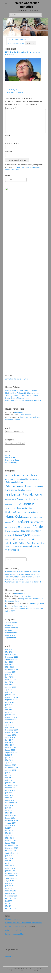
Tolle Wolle (14, 546)
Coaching (25, 479)
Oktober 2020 (10, 720)
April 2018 (9, 762)
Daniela (25, 52)
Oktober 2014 (10, 823)
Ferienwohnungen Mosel (15, 934)
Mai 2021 (9, 710)
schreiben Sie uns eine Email (16, 379)
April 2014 (9, 835)
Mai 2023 (9, 684)
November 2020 (11, 717)
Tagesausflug (38, 543)
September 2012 (11, 878)
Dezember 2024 (11, 669)
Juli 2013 (8, 855)
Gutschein (27, 504)
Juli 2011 (8, 901)
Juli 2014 (8, 828)
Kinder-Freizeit (11, 633)
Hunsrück (13, 516)
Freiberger (13, 494)
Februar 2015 (10, 815)
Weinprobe (33, 546)
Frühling (38, 494)
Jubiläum (25, 516)
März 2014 (9, 838)
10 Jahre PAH (9, 476)
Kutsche (8, 522)
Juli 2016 (8, 793)
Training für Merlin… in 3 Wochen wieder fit (22, 395)
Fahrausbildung (14, 482)
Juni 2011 (9, 903)
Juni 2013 (9, 858)
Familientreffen (13, 489)
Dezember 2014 (11, 820)
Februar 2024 (10, 679)
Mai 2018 (9, 760)
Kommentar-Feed (12, 460)
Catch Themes (37, 971)
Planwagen (21, 535)
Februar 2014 (10, 840)
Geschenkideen (36, 500)
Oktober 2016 (10, 788)
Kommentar (10, 108)
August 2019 (10, 737)
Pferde (38, 526)
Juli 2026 (8, 649)
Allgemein (9, 625)
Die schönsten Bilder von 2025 (17, 398)
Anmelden (9, 455)
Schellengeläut (12, 543)
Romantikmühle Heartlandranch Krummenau (23, 923)
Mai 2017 (9, 777)
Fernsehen (26, 490)
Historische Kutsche (18, 508)
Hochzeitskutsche (32, 512)
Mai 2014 (9, 833)
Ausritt (19, 479)
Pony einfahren (35, 536)
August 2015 (10, 805)
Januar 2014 (10, 843)
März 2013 (9, 866)
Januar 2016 (10, 800)
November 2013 (11, 848)
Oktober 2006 (10, 908)
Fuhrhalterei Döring (13, 930)
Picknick (9, 535)
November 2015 (11, 803)
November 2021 (11, 697)
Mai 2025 (9, 664)
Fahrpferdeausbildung (18, 486)
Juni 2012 (9, 886)
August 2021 (10, 702)
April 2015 (9, 810)
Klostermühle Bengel (13, 919)
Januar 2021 (10, 715)
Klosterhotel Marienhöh (14, 926)
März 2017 (9, 780)
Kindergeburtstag (36, 517)
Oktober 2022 (10, 687)
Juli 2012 (8, 883)
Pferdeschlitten (12, 530)
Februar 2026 (10, 654)
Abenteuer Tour (25, 475)
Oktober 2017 (10, 770)
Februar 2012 (10, 891)
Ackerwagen (10, 479)
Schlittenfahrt (25, 543)
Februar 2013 (10, 868)
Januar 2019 (10, 750)
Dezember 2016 (11, 785)
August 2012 (10, 881)
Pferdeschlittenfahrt (30, 530)
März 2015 (9, 813)
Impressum (9, 956)
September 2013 (11, 853)
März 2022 (9, 692)
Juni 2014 (9, 830)
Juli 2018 (8, 755)
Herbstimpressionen (16, 43)
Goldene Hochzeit (12, 504)
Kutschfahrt (20, 521)
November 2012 (11, 876)
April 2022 (9, 689)
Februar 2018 (10, 765)
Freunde (27, 494)
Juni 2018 (9, 757)
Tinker (7, 547)
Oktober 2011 (10, 898)
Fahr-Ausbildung (34, 479)
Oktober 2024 (10, 672)
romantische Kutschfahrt (19, 539)
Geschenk (24, 499)
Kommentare (19, 412)
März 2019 (9, 745)
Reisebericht (10, 635)
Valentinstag (24, 547)
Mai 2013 (9, 860)
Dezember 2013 (11, 845)
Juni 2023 (9, 682)
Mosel (20, 527)
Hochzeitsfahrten (13, 512)
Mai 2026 (9, 652)
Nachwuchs (28, 527)
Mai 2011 (9, 906)
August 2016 (10, 790)
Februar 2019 (10, 747)
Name (8, 135)
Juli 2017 (8, 772)
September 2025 (11, 659)
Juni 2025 (9, 662)
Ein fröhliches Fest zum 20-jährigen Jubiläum (23, 393)
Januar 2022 (10, 694)
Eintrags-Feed (10, 457)
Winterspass (12, 549)
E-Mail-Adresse (12, 143)
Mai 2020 (9, 722)
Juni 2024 (9, 677)
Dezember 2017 (11, 767)
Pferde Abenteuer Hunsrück (27, 969)
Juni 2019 (9, 740)
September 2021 (11, 700)
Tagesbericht (10, 638)
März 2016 (9, 798)
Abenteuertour (21, 39)
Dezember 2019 (11, 730)
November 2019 (11, 732)
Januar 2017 (10, 783)
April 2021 (9, 712)
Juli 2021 (8, 705)
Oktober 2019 (10, 735)
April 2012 (9, 888)
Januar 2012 (10, 893)
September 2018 (11, 752)
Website (8, 151)
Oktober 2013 (10, 850)
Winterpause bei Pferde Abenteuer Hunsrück (23, 400)
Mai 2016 (9, 795)
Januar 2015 (10, 818)
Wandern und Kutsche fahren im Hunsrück (22, 390)
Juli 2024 (8, 674)
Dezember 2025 (11, 657)
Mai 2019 (9, 742)
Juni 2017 (9, 775)
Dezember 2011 (11, 896)
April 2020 (9, 725)
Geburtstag (10, 499)
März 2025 (9, 667)
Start (10, 39)
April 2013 (9, 863)
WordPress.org (11, 462)
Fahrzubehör (38, 486)
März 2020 (9, 727)
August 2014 (10, 825)
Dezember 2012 (11, 873)
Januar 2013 (10, 871)
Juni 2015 (9, 808)
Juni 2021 (9, 707)
